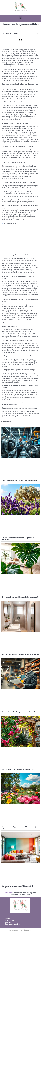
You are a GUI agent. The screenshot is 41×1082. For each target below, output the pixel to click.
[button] (20, 17)
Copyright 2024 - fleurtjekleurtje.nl (20, 930)
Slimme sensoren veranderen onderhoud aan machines (20, 480)
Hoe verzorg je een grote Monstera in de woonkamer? (20, 597)
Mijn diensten (9, 920)
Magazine (8, 893)
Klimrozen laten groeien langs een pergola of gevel (18, 769)
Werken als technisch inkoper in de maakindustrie (18, 712)
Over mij (8, 922)
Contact (7, 918)
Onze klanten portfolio (12, 924)
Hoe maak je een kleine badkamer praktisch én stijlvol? (20, 654)
